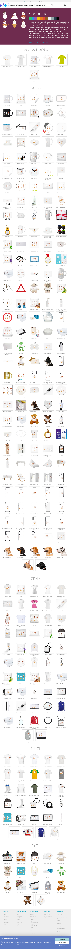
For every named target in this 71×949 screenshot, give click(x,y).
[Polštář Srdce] (62, 137)
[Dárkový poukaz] (62, 428)
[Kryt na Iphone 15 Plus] (35, 501)
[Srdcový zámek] (8, 282)
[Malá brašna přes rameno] (49, 642)
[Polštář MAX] (22, 137)
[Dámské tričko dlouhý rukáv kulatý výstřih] (35, 715)
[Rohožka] (22, 297)
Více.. (4, 925)
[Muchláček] (42, 894)
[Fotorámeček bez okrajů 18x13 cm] (8, 341)
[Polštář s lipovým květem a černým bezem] (62, 282)
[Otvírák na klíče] (62, 414)
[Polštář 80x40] (49, 180)
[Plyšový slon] (49, 282)
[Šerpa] (8, 355)
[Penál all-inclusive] (8, 851)
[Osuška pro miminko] (49, 851)
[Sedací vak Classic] (35, 457)
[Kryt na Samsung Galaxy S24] (35, 516)
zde (18, 944)
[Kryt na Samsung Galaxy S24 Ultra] (62, 516)
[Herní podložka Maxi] (22, 239)
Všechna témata (33, 933)
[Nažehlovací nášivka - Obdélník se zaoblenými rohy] (35, 384)
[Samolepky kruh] (35, 93)
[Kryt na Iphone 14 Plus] (62, 501)
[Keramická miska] (8, 428)
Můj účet (58, 931)
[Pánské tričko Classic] (8, 54)
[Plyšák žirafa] (22, 355)
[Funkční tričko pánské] (8, 768)
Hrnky (4, 914)
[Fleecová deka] (35, 137)
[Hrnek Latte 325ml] (35, 151)
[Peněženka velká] (35, 700)
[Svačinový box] (35, 312)
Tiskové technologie (61, 926)
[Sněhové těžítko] (49, 312)
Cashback (59, 918)
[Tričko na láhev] (62, 399)
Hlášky (18, 919)
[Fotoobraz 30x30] (22, 195)
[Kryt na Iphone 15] (8, 501)
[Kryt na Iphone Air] (22, 487)
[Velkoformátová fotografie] (22, 370)
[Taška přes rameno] (8, 686)
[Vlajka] (22, 107)
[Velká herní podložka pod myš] (49, 443)
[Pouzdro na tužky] (35, 880)
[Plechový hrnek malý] (22, 166)
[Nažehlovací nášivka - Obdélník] (49, 195)
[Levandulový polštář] (8, 253)
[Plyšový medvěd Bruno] (22, 851)
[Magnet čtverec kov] (8, 151)
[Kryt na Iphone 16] (62, 355)
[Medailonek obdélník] (49, 657)
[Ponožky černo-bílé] (8, 642)
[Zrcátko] (49, 700)
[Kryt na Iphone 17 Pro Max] (8, 487)
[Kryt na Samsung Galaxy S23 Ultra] (35, 530)
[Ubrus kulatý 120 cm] (62, 457)
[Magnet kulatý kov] (22, 180)
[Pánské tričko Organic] (35, 754)
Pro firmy (45, 917)
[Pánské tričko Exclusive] (49, 754)
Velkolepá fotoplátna (34, 925)
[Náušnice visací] (35, 686)
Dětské (18, 917)
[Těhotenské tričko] (49, 671)
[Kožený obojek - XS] (8, 545)
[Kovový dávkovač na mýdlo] (49, 297)
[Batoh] (62, 627)
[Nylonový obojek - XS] (35, 399)
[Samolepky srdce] (49, 151)
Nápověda (59, 923)
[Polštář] (35, 69)
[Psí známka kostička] (35, 341)
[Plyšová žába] (22, 341)
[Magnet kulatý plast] (62, 384)
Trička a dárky (13, 5)
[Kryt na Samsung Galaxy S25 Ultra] (62, 370)
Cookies (58, 929)
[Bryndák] (35, 865)
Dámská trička (6, 922)
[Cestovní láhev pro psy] (62, 341)
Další (18, 924)
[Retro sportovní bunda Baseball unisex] (62, 700)
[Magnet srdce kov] (8, 297)
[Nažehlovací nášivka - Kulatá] (8, 180)
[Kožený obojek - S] (22, 545)
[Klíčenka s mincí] (8, 224)
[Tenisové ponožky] (8, 783)
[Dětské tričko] (63, 54)
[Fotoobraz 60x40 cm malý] (8, 209)
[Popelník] (49, 326)
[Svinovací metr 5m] (49, 797)
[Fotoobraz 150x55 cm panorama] (8, 195)
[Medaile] (49, 253)
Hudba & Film (19, 922)
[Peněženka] (49, 686)
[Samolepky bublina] (22, 428)
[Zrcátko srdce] (49, 715)
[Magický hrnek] (35, 107)
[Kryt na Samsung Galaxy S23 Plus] (22, 530)
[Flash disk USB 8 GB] (35, 268)
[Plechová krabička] (22, 880)
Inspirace (20, 5)
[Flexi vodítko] (22, 253)
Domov (4, 924)
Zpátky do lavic (33, 916)
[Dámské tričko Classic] (22, 54)
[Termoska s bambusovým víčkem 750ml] (62, 297)
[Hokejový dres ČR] (29, 827)
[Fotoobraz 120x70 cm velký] (8, 414)
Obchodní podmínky (61, 928)
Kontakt (61, 4)
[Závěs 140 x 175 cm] (49, 472)
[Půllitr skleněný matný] (49, 137)
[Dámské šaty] (8, 613)
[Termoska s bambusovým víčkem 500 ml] (8, 457)
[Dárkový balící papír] (62, 209)
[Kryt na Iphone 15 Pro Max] (62, 312)
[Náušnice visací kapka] (22, 715)
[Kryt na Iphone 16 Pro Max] (62, 487)
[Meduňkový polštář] (8, 239)
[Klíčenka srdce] (35, 209)
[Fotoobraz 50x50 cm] (35, 443)
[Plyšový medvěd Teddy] (35, 414)
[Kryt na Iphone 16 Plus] (35, 487)
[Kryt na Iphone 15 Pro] (22, 501)
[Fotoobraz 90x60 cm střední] (49, 268)
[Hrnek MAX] (22, 224)
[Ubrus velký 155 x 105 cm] (8, 472)
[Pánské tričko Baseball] (35, 768)
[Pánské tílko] (62, 768)
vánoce (30, 42)
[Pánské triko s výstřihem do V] (35, 783)
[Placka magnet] (49, 122)
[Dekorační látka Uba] (22, 414)
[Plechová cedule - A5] (49, 239)
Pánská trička (6, 916)
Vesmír (31, 930)
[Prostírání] (35, 355)
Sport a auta (19, 916)
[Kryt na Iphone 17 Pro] (35, 370)
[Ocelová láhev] (35, 195)
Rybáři (31, 928)
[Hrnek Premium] (35, 54)
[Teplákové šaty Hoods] (29, 730)
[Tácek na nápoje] (22, 399)
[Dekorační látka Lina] (62, 326)
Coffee (31, 927)
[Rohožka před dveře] (22, 122)
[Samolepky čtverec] (62, 122)
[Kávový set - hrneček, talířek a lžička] (22, 209)
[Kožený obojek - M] (35, 545)
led (44, 42)
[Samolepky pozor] (22, 282)
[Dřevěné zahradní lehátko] (62, 195)
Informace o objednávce (62, 917)
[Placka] (49, 107)
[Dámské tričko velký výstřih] (49, 598)
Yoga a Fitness (33, 920)
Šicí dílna (5, 917)
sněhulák (36, 42)
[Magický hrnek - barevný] (62, 224)
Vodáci (31, 917)
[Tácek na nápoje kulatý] (22, 384)
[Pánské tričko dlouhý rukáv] (22, 783)
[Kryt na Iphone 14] (49, 501)
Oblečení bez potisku (48, 916)
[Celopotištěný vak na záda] (22, 671)
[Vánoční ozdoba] (49, 428)
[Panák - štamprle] (35, 428)
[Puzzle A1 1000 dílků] (62, 253)
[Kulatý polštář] (22, 268)
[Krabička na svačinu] (35, 253)
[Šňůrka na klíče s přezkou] (49, 384)
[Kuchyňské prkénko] (8, 399)
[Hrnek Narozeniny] (35, 326)
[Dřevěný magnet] (62, 530)
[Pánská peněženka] (49, 783)
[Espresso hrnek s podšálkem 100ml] (8, 137)
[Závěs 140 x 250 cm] (35, 472)
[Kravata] (62, 812)
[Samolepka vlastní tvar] (62, 107)
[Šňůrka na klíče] (35, 122)
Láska (18, 914)
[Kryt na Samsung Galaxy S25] (49, 370)
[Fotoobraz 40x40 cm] (62, 180)
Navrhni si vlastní (29, 5)
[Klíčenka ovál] (62, 657)
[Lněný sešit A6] (22, 443)
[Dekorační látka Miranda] (22, 312)
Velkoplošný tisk (47, 914)
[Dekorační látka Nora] (8, 268)
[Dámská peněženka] (42, 730)
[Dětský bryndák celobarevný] (49, 880)
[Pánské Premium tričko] (49, 54)
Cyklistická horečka (34, 922)
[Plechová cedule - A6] (49, 341)
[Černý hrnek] (8, 107)
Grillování (32, 919)
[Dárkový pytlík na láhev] (8, 443)
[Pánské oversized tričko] (49, 613)
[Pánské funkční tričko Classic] (22, 768)
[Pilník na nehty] (8, 700)
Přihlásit (56, 4)
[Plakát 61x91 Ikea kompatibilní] (49, 166)
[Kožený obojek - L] (49, 545)
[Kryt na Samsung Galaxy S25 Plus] (22, 516)
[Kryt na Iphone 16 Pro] (49, 487)
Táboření (32, 914)
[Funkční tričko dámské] (35, 657)
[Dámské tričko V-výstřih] (35, 598)
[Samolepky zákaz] (8, 312)
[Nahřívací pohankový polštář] (35, 297)
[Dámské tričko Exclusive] (22, 598)
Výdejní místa (60, 921)
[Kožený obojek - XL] (62, 545)
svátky (47, 42)
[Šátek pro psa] (35, 224)
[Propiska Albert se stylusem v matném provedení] (49, 530)
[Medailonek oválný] (62, 642)
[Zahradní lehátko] (22, 472)
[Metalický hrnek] (8, 370)
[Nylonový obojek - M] (49, 355)
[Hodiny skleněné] (35, 166)
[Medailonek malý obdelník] (62, 715)
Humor (18, 920)
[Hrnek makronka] (62, 239)
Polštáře (5, 920)
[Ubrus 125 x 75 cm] (22, 457)
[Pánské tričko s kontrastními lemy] (62, 783)
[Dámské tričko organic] (49, 584)
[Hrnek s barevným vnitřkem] (8, 122)
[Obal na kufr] (62, 443)
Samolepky (5, 919)
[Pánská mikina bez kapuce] (55, 827)
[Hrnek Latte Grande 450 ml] (49, 209)
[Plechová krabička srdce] (49, 399)
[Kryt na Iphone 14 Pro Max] (8, 516)
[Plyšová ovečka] (35, 282)
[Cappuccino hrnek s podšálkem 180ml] (49, 224)
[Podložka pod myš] (22, 151)
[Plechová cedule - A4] (35, 239)
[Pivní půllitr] (62, 268)
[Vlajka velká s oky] (62, 151)
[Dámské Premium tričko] (35, 584)
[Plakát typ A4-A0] (35, 180)
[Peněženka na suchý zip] (62, 686)
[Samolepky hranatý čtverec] (8, 166)
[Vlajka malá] (62, 166)
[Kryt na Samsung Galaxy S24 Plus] (49, 516)
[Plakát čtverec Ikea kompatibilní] (8, 384)
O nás (58, 933)
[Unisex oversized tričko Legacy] (62, 584)
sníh (41, 42)
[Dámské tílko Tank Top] (8, 627)
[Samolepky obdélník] (62, 93)
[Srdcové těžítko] (8, 326)
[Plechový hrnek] (49, 93)
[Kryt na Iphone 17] (62, 472)
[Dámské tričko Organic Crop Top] (22, 613)
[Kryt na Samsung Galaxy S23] (8, 530)
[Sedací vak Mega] (49, 457)
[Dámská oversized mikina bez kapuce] (35, 642)
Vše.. (18, 925)
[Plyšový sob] (49, 414)
